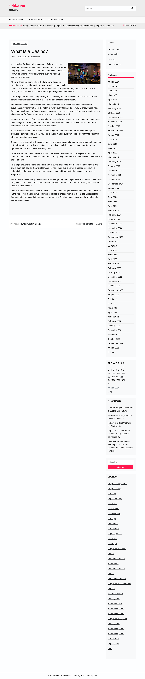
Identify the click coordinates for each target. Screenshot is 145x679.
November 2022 (115, 281)
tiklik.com (17, 5)
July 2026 (112, 86)
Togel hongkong (56, 20)
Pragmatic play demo (117, 483)
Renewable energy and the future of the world (120, 417)
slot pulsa (112, 539)
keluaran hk (113, 54)
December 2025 (115, 117)
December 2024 (115, 170)
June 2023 (112, 250)
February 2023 (114, 268)
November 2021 (115, 334)
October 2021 (114, 339)
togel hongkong (115, 498)
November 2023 (115, 228)
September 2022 (115, 290)
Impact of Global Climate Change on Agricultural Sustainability (119, 433)
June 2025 (112, 144)
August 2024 (113, 188)
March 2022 (113, 317)
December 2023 (115, 224)
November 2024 (115, 175)
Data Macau (113, 509)
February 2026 (114, 108)
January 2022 (114, 326)
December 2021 (115, 330)
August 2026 (113, 82)
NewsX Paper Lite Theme (65, 676)
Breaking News (16, 20)
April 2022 (112, 312)
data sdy (112, 493)
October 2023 (114, 233)
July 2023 (112, 246)
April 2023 (112, 259)
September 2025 (115, 130)
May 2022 (112, 308)
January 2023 (114, 272)
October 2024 (114, 179)
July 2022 (112, 299)
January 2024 (114, 219)
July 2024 (112, 193)
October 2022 (114, 286)
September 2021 (115, 343)
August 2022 (113, 295)
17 (109, 377)
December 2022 (115, 277)
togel (110, 649)
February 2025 (114, 161)
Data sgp (112, 59)
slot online (112, 504)
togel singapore (115, 64)
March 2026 (113, 104)
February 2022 (114, 321)
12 (114, 373)
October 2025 (114, 126)
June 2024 (112, 197)
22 (122, 377)
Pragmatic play (114, 488)
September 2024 (115, 184)
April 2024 (112, 206)
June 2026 (112, 91)
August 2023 (113, 241)
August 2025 (113, 135)
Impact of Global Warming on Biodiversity (119, 424)
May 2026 (112, 95)
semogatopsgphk (35, 56)
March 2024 (113, 210)
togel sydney (113, 643)
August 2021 (113, 348)
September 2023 (115, 237)
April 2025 (112, 153)
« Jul (110, 392)
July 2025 (112, 139)
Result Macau (114, 514)
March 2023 (113, 264)
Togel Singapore (36, 20)
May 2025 (112, 148)
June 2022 (112, 303)
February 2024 (114, 215)
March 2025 (113, 157)
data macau (113, 638)
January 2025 (114, 166)
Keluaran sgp (114, 49)
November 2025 (115, 122)
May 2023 (112, 255)
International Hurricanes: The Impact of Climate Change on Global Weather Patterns (120, 446)
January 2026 (114, 113)
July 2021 (112, 352)
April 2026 (112, 99)
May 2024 (112, 201)
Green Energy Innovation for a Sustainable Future (121, 409)
